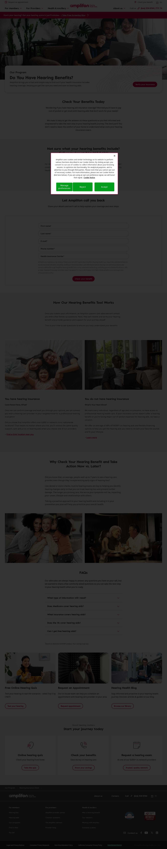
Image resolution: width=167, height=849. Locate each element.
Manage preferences (64, 187)
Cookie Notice (89, 177)
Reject (83, 187)
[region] (84, 173)
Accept (104, 187)
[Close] (114, 156)
